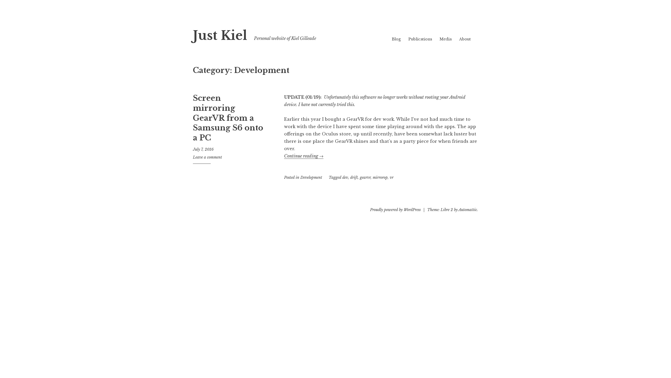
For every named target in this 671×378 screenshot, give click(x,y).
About (465, 39)
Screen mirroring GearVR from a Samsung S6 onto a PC (228, 118)
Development (311, 177)
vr (391, 177)
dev (345, 177)
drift (354, 177)
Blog (396, 39)
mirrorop (380, 177)
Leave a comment (207, 157)
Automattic (467, 209)
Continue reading (303, 156)
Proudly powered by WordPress (395, 209)
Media (446, 39)
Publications (420, 39)
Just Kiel (220, 35)
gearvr (365, 177)
